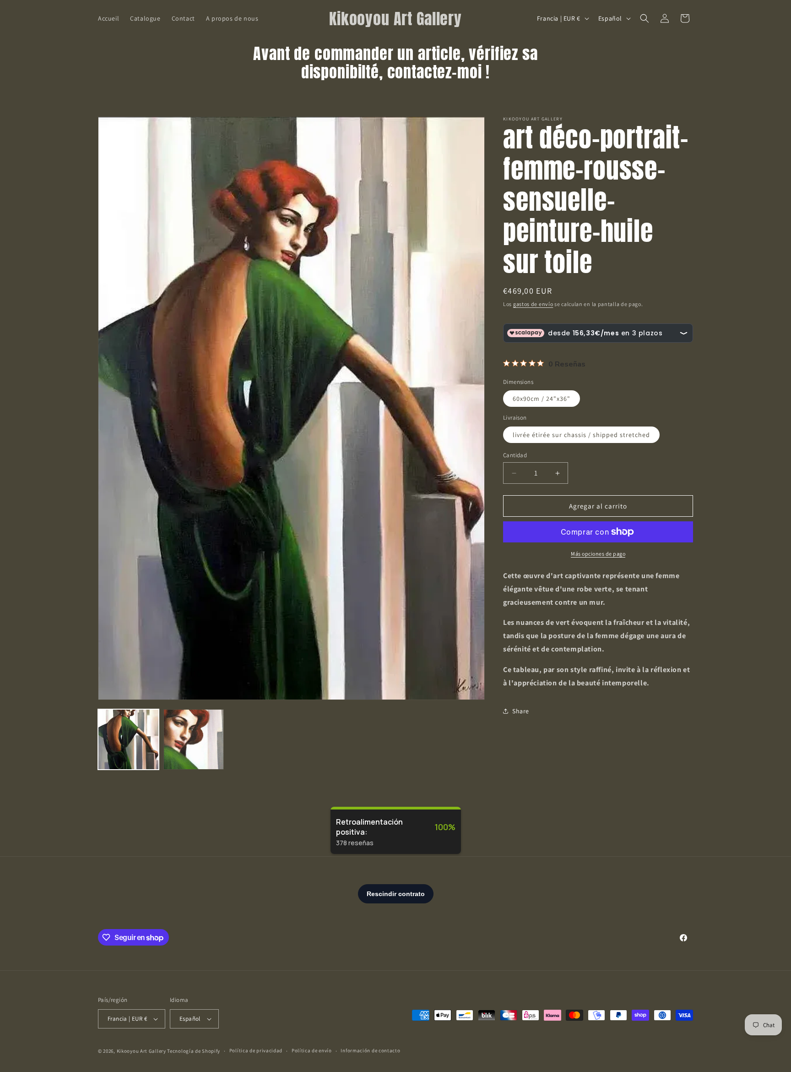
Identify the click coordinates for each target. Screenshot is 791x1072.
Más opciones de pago (598, 553)
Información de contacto (370, 1050)
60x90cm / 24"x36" (541, 398)
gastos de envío (533, 304)
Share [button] (520, 711)
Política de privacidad (255, 1050)
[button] (644, 18)
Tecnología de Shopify (193, 1051)
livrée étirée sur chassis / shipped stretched (581, 435)
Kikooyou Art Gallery (141, 1051)
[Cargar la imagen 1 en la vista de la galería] (128, 739)
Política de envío (312, 1050)
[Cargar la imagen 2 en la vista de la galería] (193, 739)
